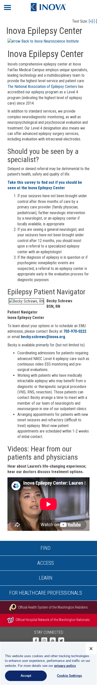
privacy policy (65, 666)
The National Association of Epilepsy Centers (42, 86)
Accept (26, 676)
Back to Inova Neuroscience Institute (49, 41)
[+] (91, 21)
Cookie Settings (69, 676)
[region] (48, 663)
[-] (95, 21)
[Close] (91, 648)
